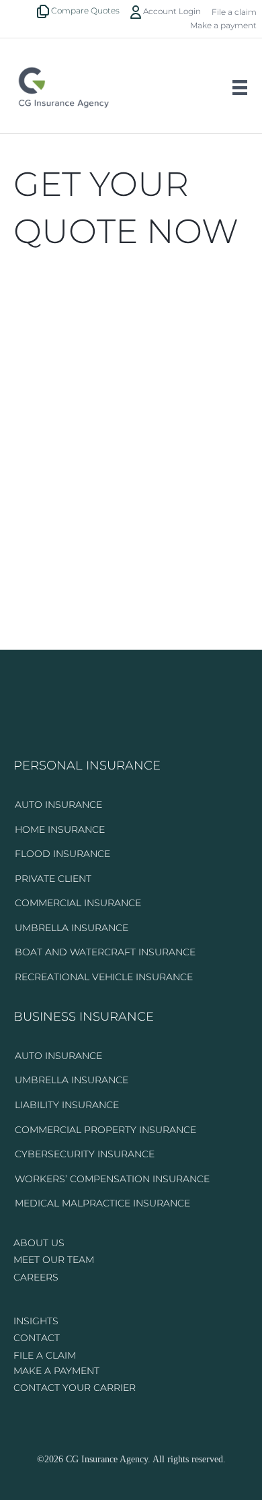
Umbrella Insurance (71, 928)
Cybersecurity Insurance (85, 1154)
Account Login (171, 11)
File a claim (234, 12)
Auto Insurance (58, 804)
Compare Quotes (84, 10)
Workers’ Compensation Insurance (112, 1179)
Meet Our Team (53, 1260)
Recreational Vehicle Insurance (104, 977)
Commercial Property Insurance (105, 1130)
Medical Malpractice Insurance (102, 1203)
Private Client (53, 879)
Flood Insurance (62, 854)
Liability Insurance (67, 1105)
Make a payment (223, 25)
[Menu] (240, 87)
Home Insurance (60, 829)
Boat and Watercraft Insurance (105, 952)
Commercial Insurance (78, 903)
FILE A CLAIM (44, 1355)
